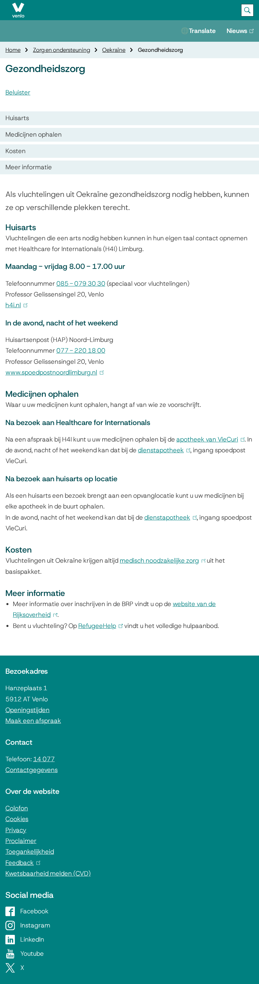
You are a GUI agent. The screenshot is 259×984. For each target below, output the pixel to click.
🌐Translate (198, 31)
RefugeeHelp (99, 626)
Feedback (21, 862)
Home (13, 50)
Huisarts (17, 118)
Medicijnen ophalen (33, 134)
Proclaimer (20, 841)
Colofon (16, 808)
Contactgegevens (31, 770)
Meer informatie (28, 167)
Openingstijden (27, 710)
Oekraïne (113, 50)
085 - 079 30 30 (80, 283)
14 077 (44, 759)
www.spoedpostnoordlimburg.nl (53, 372)
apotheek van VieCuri (209, 439)
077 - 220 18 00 (80, 350)
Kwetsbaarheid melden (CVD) (48, 873)
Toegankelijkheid (29, 851)
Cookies (16, 819)
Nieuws (243, 34)
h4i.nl (15, 305)
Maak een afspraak (33, 720)
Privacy (15, 830)
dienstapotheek (163, 450)
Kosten (15, 151)
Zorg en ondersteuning (61, 50)
